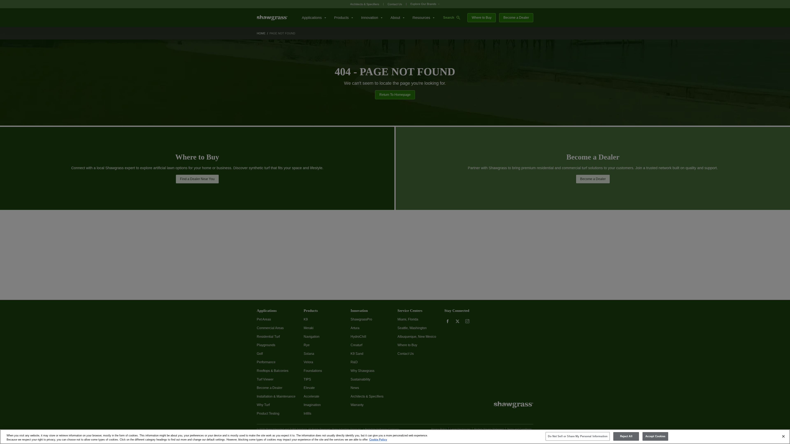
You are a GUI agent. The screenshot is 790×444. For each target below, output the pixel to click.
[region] (395, 436)
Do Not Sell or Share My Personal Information (578, 436)
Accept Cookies (655, 436)
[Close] (783, 436)
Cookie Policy (378, 439)
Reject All (626, 436)
